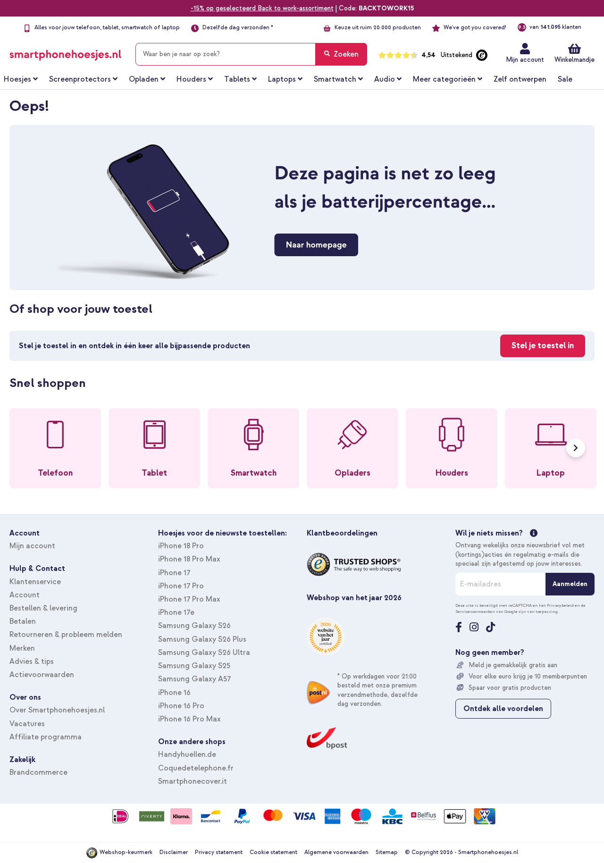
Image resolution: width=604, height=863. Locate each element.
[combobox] (251, 54)
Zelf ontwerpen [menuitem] (520, 79)
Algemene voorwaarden (336, 852)
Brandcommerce (38, 772)
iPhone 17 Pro (181, 586)
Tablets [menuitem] (237, 79)
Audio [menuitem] (384, 79)
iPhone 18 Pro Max (189, 559)
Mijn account (525, 60)
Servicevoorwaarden (475, 611)
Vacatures (27, 724)
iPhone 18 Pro (181, 546)
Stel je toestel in (543, 345)
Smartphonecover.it (192, 781)
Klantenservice (35, 582)
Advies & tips (31, 661)
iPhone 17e (176, 612)
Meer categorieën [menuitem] (444, 79)
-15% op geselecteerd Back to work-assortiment (262, 8)
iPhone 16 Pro (181, 706)
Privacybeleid (560, 605)
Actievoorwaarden (41, 674)
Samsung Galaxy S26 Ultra (204, 652)
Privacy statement (219, 852)
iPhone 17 (174, 573)
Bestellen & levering (43, 608)
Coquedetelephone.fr (196, 768)
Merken (22, 648)
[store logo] (65, 52)
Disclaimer (173, 852)
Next (575, 447)
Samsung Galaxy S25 (194, 665)
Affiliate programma (45, 737)
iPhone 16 (174, 692)
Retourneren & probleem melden (65, 634)
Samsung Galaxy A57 (194, 679)
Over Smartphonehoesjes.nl (57, 710)
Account (24, 595)
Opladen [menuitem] (144, 79)
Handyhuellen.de (187, 754)
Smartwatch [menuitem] (335, 79)
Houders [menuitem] (191, 79)
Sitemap (387, 852)
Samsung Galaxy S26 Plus (202, 639)
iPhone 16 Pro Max (189, 719)
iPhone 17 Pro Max (189, 599)
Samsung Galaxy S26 (194, 625)
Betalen (22, 621)
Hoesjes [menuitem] (17, 79)
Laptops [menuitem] (282, 79)
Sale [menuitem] (565, 79)
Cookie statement (273, 852)
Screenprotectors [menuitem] (80, 79)
